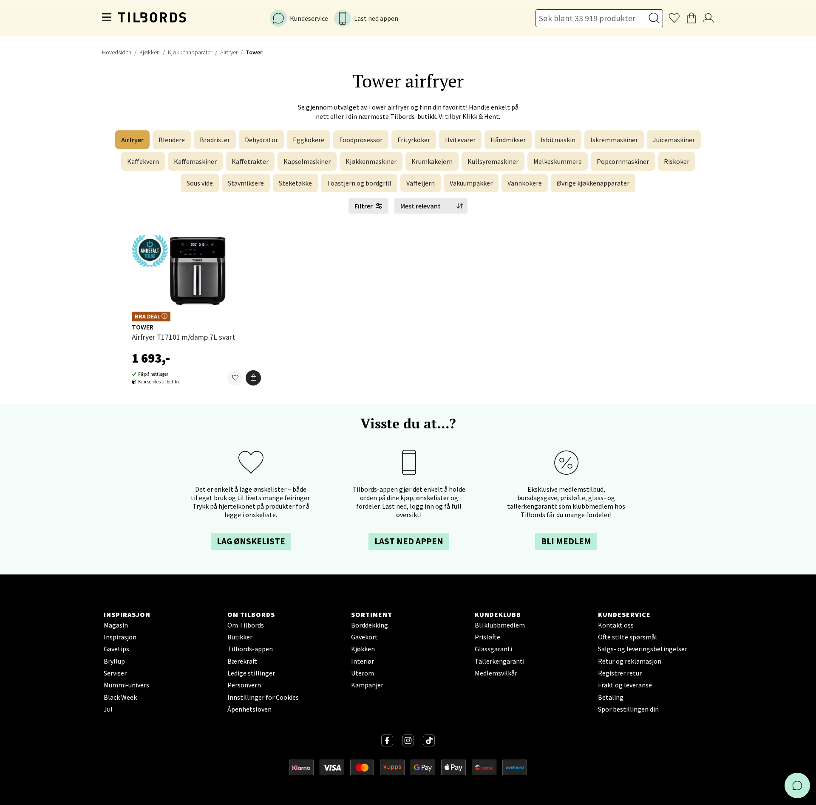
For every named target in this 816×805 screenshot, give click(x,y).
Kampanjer (367, 685)
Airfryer (229, 52)
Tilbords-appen (250, 649)
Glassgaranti (493, 649)
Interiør (362, 661)
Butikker (239, 637)
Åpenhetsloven (249, 709)
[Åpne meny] (107, 18)
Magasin (116, 625)
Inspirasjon (120, 637)
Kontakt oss (616, 625)
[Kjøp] (253, 378)
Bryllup (114, 661)
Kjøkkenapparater (190, 52)
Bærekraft (242, 661)
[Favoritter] (235, 378)
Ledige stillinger (251, 673)
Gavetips (116, 649)
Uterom (362, 673)
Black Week (120, 697)
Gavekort (364, 637)
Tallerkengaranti (499, 661)
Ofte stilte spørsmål (627, 637)
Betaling (610, 697)
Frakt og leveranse (625, 685)
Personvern (244, 685)
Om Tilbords (245, 625)
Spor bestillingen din (628, 709)
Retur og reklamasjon (629, 661)
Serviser (115, 673)
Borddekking (369, 625)
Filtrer (363, 206)
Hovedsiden (116, 52)
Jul (108, 709)
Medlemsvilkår (496, 673)
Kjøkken (149, 52)
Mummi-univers (126, 685)
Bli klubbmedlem (500, 625)
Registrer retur (620, 673)
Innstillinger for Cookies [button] (263, 697)
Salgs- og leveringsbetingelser (642, 649)
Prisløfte (487, 637)
